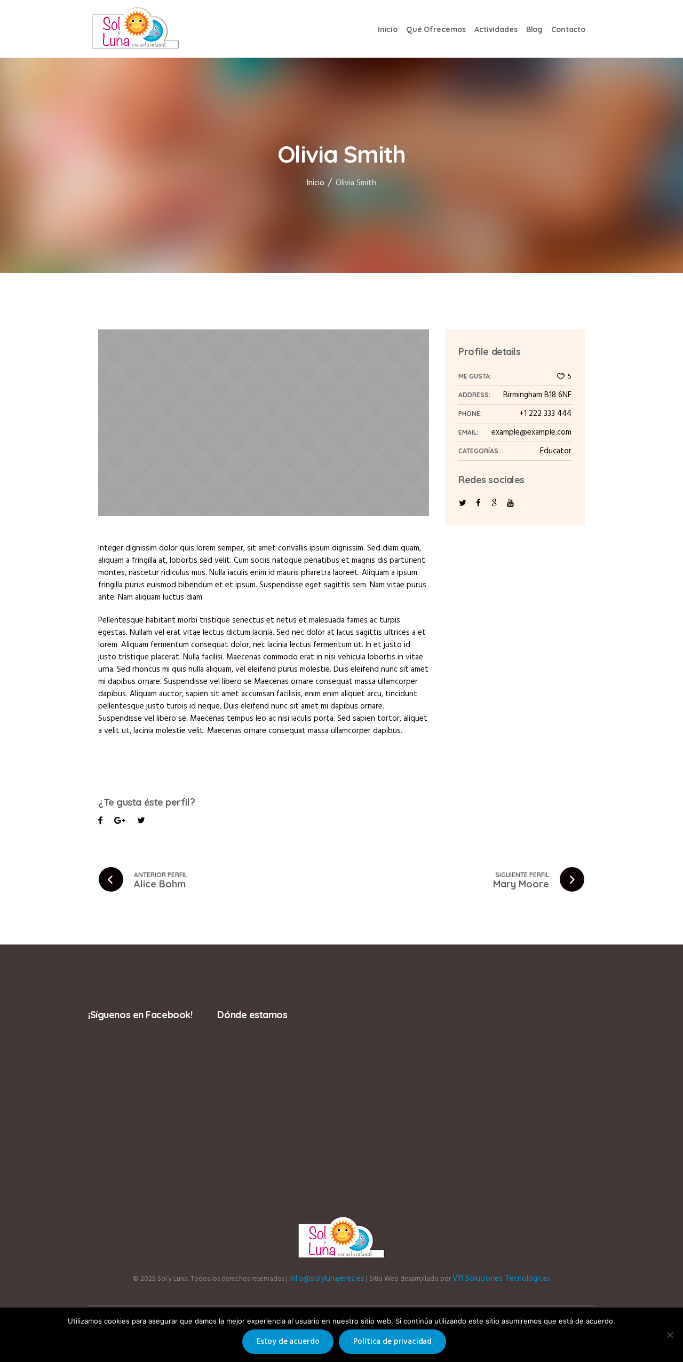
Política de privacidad (392, 1341)
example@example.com (531, 432)
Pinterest (141, 822)
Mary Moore (521, 884)
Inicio (315, 183)
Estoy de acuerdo (288, 1341)
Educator (555, 451)
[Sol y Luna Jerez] (341, 1238)
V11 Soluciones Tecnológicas (501, 1278)
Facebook (100, 822)
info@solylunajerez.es (326, 1278)
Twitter (119, 822)
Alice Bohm (160, 884)
